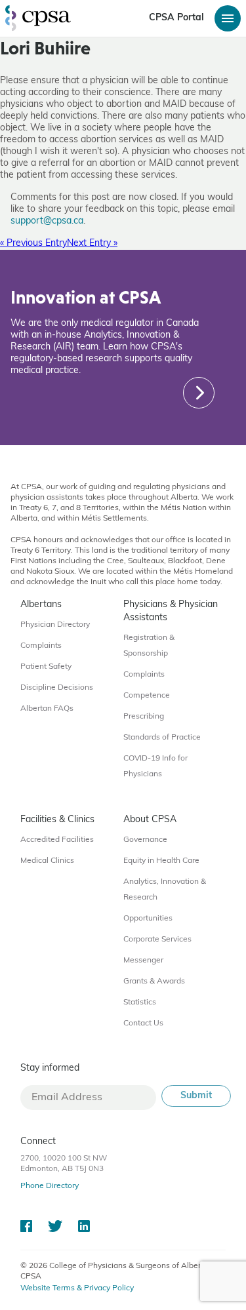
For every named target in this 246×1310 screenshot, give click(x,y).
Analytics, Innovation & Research (164, 890)
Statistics (139, 1002)
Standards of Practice (162, 738)
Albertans (41, 605)
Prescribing (143, 717)
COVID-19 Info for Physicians (155, 766)
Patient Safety (46, 667)
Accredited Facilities (57, 840)
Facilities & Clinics (57, 820)
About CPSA (149, 820)
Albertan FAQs (46, 709)
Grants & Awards (154, 981)
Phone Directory (49, 1186)
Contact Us (143, 1023)
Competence (146, 696)
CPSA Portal (176, 18)
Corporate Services (157, 939)
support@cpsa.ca (46, 221)
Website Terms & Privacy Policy (77, 1288)
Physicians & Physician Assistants (170, 611)
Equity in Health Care (161, 861)
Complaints (41, 646)
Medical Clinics (47, 861)
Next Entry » (92, 243)
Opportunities (148, 919)
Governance (145, 840)
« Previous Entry (33, 243)
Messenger (143, 960)
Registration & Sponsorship (148, 646)
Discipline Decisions (56, 688)
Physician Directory (55, 625)
